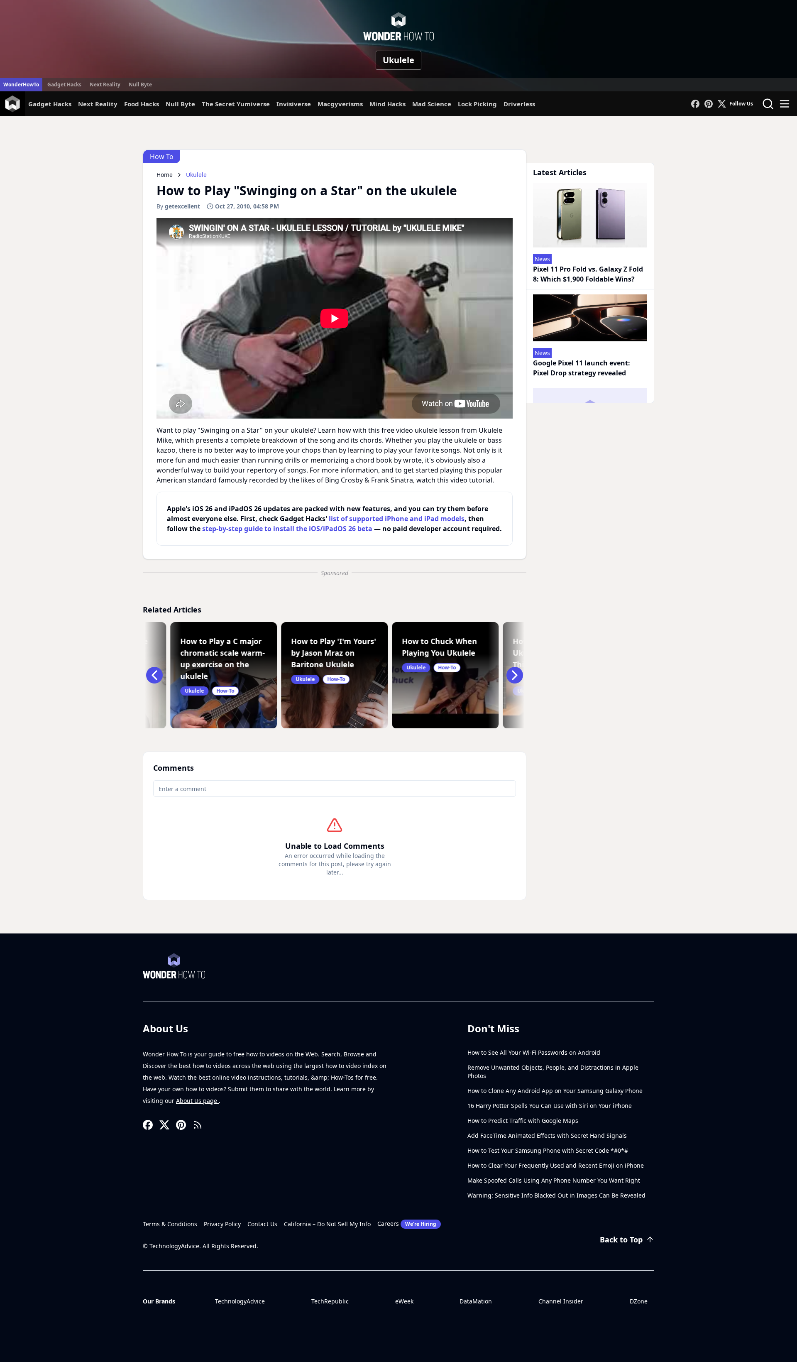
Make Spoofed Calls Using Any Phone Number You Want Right (553, 1180)
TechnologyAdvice (240, 1301)
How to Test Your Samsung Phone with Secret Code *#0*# (547, 1150)
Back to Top (621, 1239)
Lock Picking (477, 104)
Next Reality (105, 84)
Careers (406, 1223)
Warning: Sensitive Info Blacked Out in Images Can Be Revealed (556, 1195)
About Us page (197, 1101)
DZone (639, 1301)
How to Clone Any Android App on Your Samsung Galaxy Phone (555, 1091)
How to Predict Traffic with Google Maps (522, 1120)
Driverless (519, 104)
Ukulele (398, 60)
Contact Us (262, 1224)
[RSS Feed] (198, 1125)
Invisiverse (293, 104)
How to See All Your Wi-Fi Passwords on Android (533, 1052)
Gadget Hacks (64, 84)
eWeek (404, 1301)
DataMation (476, 1301)
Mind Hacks (387, 104)
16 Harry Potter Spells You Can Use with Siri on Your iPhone (549, 1106)
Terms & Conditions (170, 1224)
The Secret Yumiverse (236, 104)
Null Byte (140, 84)
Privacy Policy (222, 1224)
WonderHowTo (21, 84)
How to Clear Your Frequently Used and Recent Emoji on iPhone (555, 1165)
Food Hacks (141, 104)
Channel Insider (560, 1301)
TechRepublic (330, 1301)
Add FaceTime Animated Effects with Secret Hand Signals (547, 1135)
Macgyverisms (340, 104)
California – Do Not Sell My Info (327, 1224)
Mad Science (431, 104)
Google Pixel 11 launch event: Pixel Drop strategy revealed (581, 367)
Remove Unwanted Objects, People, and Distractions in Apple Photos (552, 1071)
